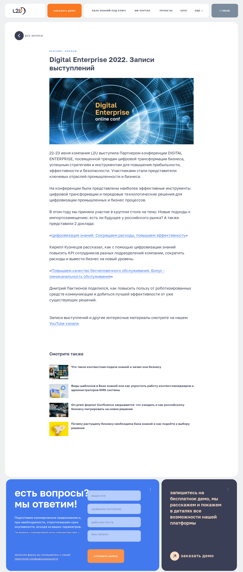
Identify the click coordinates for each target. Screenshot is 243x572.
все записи (34, 35)
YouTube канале (64, 323)
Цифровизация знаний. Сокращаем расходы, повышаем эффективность (118, 235)
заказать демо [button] (197, 555)
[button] (224, 10)
